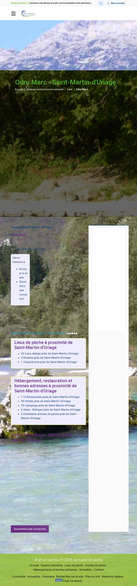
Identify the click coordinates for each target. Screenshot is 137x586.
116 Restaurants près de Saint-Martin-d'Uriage (50, 397)
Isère (69, 89)
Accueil (19, 89)
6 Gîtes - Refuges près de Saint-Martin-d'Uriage (50, 409)
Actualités (85, 569)
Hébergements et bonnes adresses (44, 89)
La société (19, 576)
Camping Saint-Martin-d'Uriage (31, 227)
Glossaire (48, 576)
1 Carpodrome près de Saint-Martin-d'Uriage (49, 362)
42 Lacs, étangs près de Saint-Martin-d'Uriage (49, 353)
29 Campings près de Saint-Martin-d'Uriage (48, 405)
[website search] (101, 3)
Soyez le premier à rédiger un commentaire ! (38, 333)
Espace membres (52, 565)
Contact (99, 569)
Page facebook (72, 580)
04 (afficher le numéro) (31, 249)
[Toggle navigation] (13, 13)
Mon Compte (118, 3)
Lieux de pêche (74, 565)
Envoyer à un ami (23, 273)
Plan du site (92, 576)
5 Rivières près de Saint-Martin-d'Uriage (46, 357)
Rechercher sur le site (69, 576)
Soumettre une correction (23, 290)
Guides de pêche (95, 565)
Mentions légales (112, 576)
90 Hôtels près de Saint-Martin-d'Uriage (46, 401)
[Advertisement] (68, 45)
